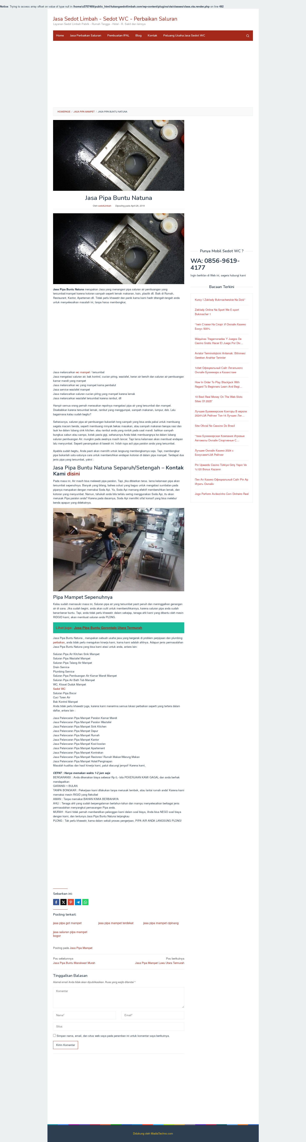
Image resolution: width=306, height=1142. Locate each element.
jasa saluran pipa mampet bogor (70, 934)
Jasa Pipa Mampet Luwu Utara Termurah (159, 960)
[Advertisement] (153, 74)
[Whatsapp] (85, 902)
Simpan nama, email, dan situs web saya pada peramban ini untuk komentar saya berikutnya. (113, 1036)
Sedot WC (59, 689)
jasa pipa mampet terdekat (115, 923)
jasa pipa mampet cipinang (161, 923)
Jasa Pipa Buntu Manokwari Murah (74, 960)
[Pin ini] (71, 902)
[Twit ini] (63, 902)
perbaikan (59, 642)
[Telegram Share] (78, 902)
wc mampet (83, 372)
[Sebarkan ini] (56, 902)
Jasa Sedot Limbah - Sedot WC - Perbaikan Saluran (115, 18)
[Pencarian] (248, 35)
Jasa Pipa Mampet (81, 948)
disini (73, 473)
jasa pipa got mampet (67, 923)
